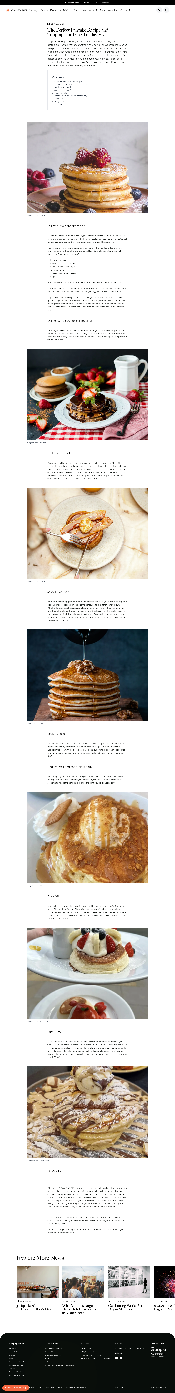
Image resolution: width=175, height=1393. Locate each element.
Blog (11, 1358)
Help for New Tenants (53, 1348)
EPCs (46, 1362)
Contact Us (125, 10)
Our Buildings (65, 10)
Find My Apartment (73, 2)
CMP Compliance (16, 1375)
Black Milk (58, 98)
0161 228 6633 (92, 1352)
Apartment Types (48, 10)
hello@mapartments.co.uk (90, 1348)
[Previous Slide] (149, 1258)
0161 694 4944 (105, 1358)
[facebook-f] (121, 1358)
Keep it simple (60, 93)
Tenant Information (109, 10)
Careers (12, 1355)
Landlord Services (16, 1365)
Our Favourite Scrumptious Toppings (70, 84)
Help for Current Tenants (54, 1352)
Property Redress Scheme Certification (60, 1365)
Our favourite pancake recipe (68, 81)
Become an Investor (17, 1362)
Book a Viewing (90, 2)
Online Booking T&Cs (53, 1355)
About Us (93, 10)
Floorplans (49, 1358)
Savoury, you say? (62, 90)
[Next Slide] (156, 1258)
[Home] (16, 10)
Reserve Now (104, 2)
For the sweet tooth (63, 87)
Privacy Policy (49, 1387)
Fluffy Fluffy (59, 101)
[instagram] (116, 1358)
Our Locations (80, 10)
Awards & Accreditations (19, 1352)
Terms (60, 1387)
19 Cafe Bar (59, 104)
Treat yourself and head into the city (70, 96)
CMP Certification (16, 1372)
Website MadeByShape (158, 1387)
